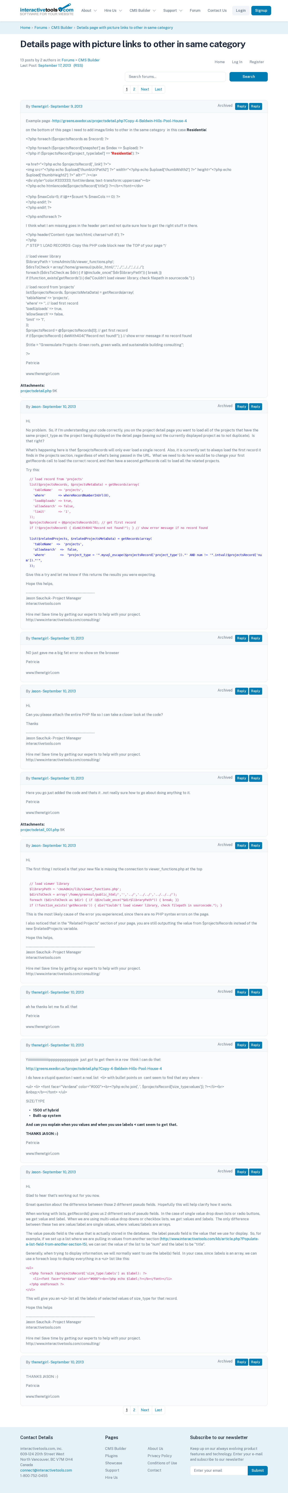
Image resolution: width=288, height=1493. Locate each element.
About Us (155, 1448)
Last (158, 89)
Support (170, 10)
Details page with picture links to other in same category (125, 28)
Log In (237, 62)
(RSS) (78, 65)
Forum (195, 10)
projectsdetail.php (36, 391)
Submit (258, 1470)
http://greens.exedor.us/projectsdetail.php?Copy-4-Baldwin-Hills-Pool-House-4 (119, 121)
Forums (40, 28)
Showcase (113, 1463)
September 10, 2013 (59, 407)
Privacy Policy (160, 1456)
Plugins (111, 1456)
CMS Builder (140, 10)
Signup (261, 10)
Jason (35, 407)
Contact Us (217, 10)
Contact (154, 1470)
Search (249, 77)
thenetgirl (39, 106)
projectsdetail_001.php (39, 830)
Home (25, 28)
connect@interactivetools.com (46, 1470)
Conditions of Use (162, 1463)
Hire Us (110, 10)
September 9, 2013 (66, 106)
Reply (241, 106)
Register (257, 62)
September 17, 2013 (54, 65)
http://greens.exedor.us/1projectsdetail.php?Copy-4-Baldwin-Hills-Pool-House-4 (94, 1069)
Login (241, 10)
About (86, 10)
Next (145, 89)
